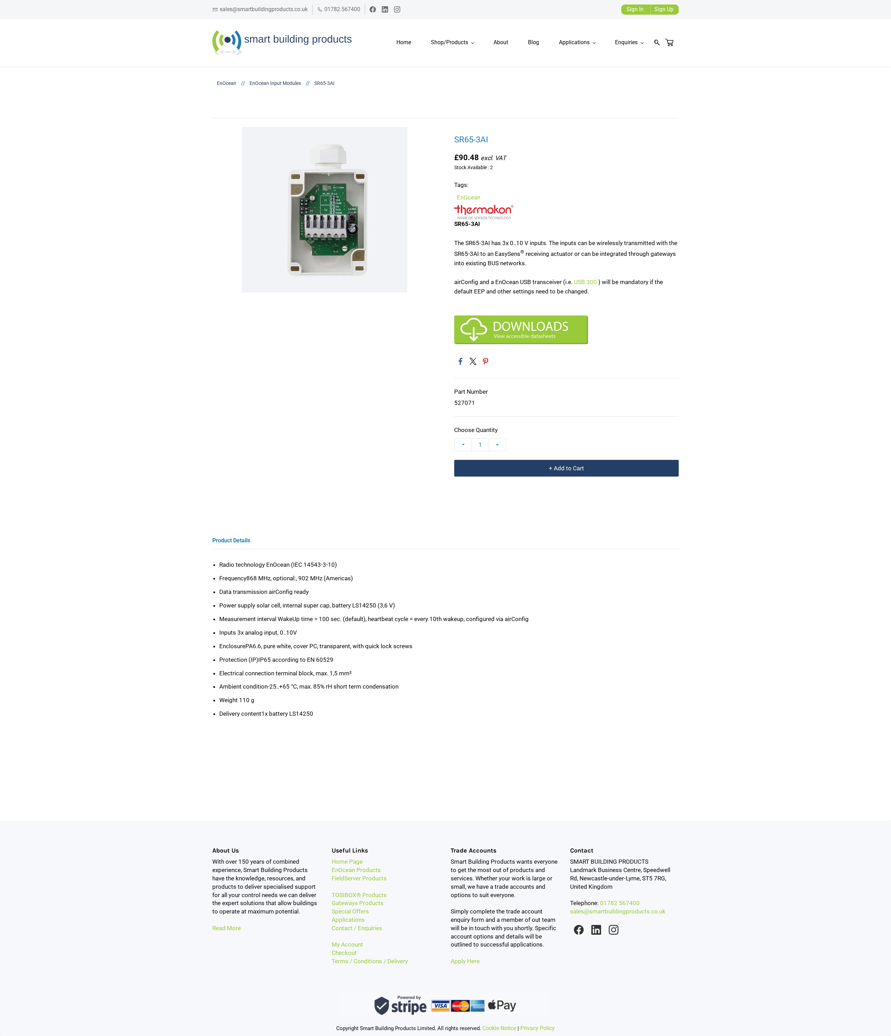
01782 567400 (620, 903)
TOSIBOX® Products (359, 895)
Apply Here (465, 961)
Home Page (347, 861)
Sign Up (663, 9)
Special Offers (350, 911)
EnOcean (226, 83)
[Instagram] (614, 930)
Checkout (344, 952)
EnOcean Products (356, 869)
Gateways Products (358, 903)
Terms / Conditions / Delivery (370, 961)
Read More (226, 928)
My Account (347, 944)
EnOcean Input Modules (275, 83)
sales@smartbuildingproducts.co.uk (617, 911)
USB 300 (585, 281)
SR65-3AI (324, 83)
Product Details (231, 540)
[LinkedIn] (596, 930)
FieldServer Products (359, 878)
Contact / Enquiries (357, 928)
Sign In (635, 9)
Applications (348, 919)
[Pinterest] (485, 361)
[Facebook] (460, 361)
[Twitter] (473, 361)
